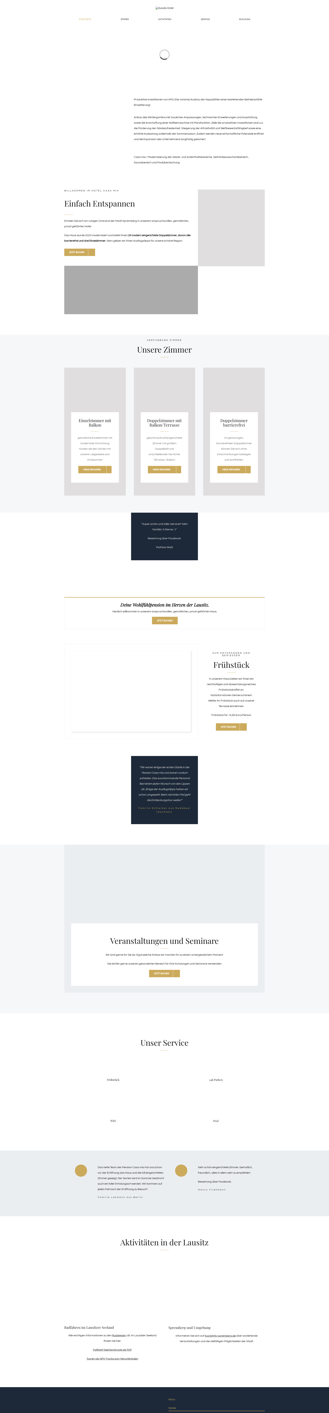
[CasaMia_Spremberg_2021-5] (131, 654)
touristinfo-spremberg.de (220, 1335)
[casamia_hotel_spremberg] (164, 8)
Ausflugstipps (141, 240)
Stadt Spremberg (126, 221)
